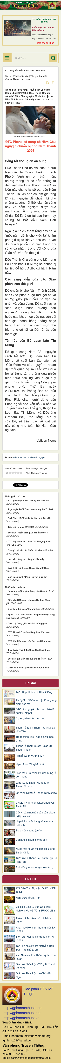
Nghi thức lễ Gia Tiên (28, 897)
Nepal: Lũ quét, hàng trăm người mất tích (34, 823)
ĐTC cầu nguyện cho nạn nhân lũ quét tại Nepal (35, 711)
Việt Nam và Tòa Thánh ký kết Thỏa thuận (36, 957)
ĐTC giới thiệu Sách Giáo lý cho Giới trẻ (28, 500)
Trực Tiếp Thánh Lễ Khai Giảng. (34, 692)
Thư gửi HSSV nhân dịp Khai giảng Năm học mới (36, 702)
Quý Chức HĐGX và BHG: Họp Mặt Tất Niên (29, 518)
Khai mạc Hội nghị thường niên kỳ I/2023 (35, 929)
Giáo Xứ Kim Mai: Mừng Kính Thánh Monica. (32, 784)
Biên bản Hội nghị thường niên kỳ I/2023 (35, 938)
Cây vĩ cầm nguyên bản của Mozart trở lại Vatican (36, 814)
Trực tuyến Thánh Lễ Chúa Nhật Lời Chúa (29, 649)
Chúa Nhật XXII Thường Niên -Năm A (43, 29)
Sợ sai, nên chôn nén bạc (30, 718)
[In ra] (47, 82)
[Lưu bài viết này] (53, 82)
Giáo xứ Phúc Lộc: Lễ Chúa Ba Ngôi (34, 975)
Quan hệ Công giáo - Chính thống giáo (27, 623)
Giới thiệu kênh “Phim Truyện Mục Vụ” (27, 576)
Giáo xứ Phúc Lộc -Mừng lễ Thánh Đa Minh (35, 966)
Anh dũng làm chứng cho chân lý (35, 867)
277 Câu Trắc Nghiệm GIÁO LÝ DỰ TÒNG (36, 890)
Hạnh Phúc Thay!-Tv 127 (30, 764)
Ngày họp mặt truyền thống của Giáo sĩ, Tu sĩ (31, 591)
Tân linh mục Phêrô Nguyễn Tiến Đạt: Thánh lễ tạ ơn (35, 947)
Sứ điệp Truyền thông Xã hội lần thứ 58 (28, 532)
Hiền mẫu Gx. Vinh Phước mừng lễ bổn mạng (36, 774)
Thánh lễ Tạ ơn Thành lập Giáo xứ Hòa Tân (35, 729)
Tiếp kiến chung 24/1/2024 (21, 526)
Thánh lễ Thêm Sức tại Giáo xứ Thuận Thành (34, 747)
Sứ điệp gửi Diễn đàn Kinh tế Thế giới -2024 (30, 658)
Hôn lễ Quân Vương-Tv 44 (31, 756)
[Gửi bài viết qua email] (42, 82)
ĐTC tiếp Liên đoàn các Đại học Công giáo (29, 640)
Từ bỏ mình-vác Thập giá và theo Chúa (35, 738)
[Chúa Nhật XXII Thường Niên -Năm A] (17, 27)
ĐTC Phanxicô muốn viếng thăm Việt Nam (29, 632)
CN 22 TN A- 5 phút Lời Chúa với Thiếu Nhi (35, 804)
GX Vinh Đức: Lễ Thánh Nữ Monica (36, 793)
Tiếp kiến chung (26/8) (29, 830)
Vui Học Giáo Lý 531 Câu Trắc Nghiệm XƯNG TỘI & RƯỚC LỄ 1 (35, 908)
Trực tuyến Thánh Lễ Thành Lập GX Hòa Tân (36, 860)
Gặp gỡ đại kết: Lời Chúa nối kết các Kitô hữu (31, 550)
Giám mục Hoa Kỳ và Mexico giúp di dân (28, 667)
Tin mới (30, 683)
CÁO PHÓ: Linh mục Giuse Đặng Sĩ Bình (28, 567)
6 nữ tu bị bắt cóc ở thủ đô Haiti (24, 608)
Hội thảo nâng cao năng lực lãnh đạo (26, 559)
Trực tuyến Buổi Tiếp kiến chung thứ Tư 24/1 (30, 509)
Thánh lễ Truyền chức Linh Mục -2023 (34, 920)
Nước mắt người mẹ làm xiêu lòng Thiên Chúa (35, 850)
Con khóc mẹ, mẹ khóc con (31, 839)
